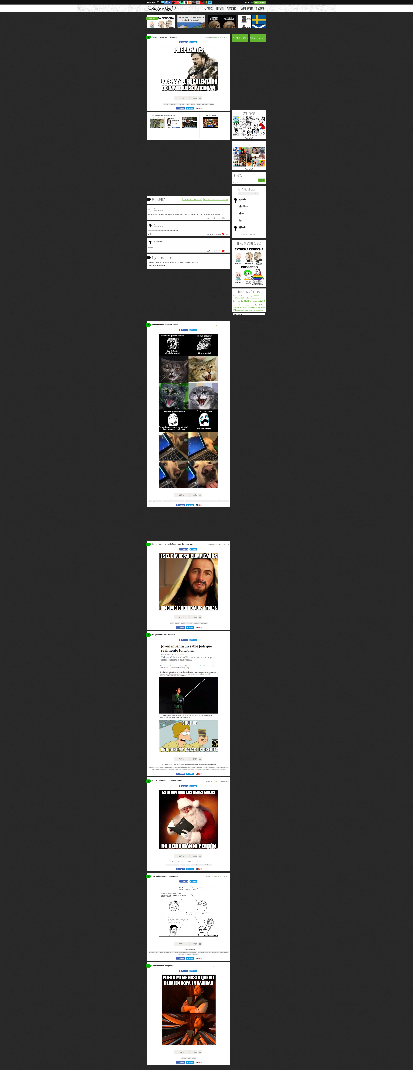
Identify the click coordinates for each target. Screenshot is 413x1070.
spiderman (236, 307)
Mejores (220, 8)
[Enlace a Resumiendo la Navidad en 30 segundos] (210, 127)
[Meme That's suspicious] (255, 119)
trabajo (258, 304)
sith (180, 769)
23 (148, 781)
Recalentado (181, 104)
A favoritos (200, 98)
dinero (240, 296)
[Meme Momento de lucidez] (242, 163)
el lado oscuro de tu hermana (203, 769)
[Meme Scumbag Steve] (249, 157)
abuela (248, 296)
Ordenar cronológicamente (192, 199)
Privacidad (250, 320)
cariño (193, 501)
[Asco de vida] (158, 2)
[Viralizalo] (210, 2)
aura (262, 300)
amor (198, 501)
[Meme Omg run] (262, 119)
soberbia (226, 501)
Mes (250, 194)
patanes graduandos (188, 769)
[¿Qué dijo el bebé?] (249, 286)
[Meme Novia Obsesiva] (236, 163)
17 (148, 544)
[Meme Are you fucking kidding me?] (262, 132)
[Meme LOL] (249, 126)
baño (238, 298)
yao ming (181, 954)
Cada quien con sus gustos (162, 966)
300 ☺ (181, 495)
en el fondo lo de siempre (192, 954)
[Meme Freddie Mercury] (236, 132)
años (234, 305)
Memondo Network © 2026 (257, 322)
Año (256, 194)
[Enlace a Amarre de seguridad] (157, 127)
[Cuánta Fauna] (190, 2)
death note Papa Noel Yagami (203, 864)
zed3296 (216, 544)
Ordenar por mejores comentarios (215, 199)
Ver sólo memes (257, 38)
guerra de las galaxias (209, 767)
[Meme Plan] (242, 157)
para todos (189, 623)
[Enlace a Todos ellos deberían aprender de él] (189, 127)
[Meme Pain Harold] (236, 157)
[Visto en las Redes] (170, 2)
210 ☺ (181, 98)
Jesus (171, 623)
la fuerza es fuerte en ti (161, 769)
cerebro (239, 305)
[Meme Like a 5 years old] (236, 119)
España (247, 305)
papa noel (168, 864)
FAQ (260, 320)
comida (160, 501)
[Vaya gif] (198, 2)
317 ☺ (181, 759)
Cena (187, 104)
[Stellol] (150, 210)
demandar (176, 501)
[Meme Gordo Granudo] (262, 163)
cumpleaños (204, 623)
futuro (250, 310)
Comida (193, 104)
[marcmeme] (150, 226)
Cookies (256, 320)
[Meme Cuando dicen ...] (255, 157)
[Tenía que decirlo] (202, 2)
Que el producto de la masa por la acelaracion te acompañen (180, 767)
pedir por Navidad (153, 952)
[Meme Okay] (236, 126)
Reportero (151, 767)
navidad (183, 864)
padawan (171, 769)
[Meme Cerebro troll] (262, 157)
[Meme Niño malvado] (249, 150)
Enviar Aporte (246, 8)
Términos (243, 320)
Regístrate (248, 2)
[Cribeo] (182, 2)
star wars (199, 767)
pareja (256, 296)
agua (252, 296)
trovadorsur (215, 876)
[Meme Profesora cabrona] (255, 163)
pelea (261, 310)
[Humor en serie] (186, 2)
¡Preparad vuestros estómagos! (164, 37)
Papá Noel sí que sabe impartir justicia (167, 781)
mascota (258, 298)
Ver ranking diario (249, 234)
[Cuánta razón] (162, 2)
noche (242, 307)
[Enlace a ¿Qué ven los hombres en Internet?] (173, 127)
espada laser (215, 769)
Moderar (260, 8)
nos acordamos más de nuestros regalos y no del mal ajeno (213, 952)
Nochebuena (173, 104)
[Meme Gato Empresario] (242, 150)
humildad (187, 501)
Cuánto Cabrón (237, 314)
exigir (170, 501)
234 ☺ (181, 1052)
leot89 (216, 635)
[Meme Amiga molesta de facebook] (236, 150)
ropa (189, 1058)
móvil (234, 298)
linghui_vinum (214, 37)
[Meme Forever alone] (255, 132)
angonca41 (215, 781)
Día (235, 194)
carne (244, 296)
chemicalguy (215, 325)
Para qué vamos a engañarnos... (164, 876)
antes (241, 310)
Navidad (166, 104)
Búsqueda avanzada (238, 182)
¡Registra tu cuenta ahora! (157, 265)
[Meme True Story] (242, 132)
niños (192, 864)
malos (187, 864)
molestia (220, 501)
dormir (235, 301)
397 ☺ (181, 856)
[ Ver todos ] (249, 138)
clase (245, 307)
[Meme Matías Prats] (262, 150)
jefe (239, 301)
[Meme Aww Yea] (255, 126)
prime (251, 298)
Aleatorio (231, 8)
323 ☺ (181, 617)
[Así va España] (174, 2)
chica (249, 307)
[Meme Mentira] (249, 132)
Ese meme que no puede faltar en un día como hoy (172, 544)
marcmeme (160, 224)
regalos (183, 623)
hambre (165, 501)
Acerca (237, 320)
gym (243, 305)
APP (264, 320)
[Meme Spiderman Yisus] (262, 126)
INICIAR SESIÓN (260, 2)
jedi (177, 769)
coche (256, 301)
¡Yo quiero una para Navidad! (163, 635)
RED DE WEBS (151, 2)
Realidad (222, 769)
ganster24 (215, 966)
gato (150, 501)
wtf (234, 309)
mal (251, 305)
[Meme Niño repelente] (249, 163)
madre (247, 298)
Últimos (209, 8)
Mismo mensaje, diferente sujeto (164, 325)
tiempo (254, 307)
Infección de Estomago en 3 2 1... (205, 104)
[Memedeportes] (166, 2)
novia (246, 310)
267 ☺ (181, 944)
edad (242, 298)
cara (254, 298)
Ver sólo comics (240, 38)
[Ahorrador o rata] (206, 2)
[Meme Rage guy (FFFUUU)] (242, 126)
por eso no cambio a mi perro (208, 501)
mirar (260, 296)
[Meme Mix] (249, 119)
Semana (243, 194)
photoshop (176, 864)
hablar (235, 296)
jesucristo (196, 623)
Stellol (158, 208)
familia (252, 301)
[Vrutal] (178, 2)
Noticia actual (159, 767)
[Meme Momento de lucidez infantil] (255, 150)
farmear (245, 300)
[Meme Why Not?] (242, 119)
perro (154, 501)
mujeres (256, 310)
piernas (263, 307)
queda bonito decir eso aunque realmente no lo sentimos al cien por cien (178, 952)
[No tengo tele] (194, 2)
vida (237, 310)
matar (182, 501)
